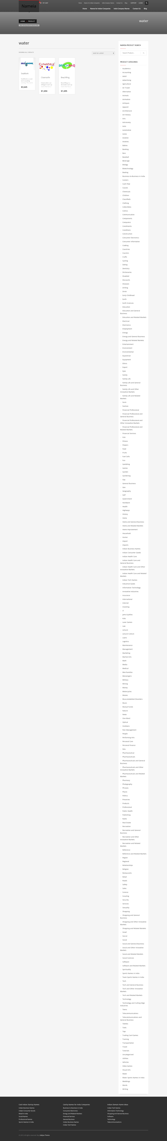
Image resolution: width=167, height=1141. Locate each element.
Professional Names (25, 1119)
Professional (127, 807)
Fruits (124, 453)
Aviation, (125, 141)
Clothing (125, 203)
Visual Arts (126, 1070)
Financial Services (129, 433)
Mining (125, 684)
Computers (126, 222)
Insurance (126, 595)
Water (124, 1074)
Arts (124, 118)
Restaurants (127, 873)
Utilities (125, 1058)
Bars (124, 153)
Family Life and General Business (130, 384)
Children (125, 195)
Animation (126, 99)
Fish (124, 437)
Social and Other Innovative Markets (131, 949)
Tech (124, 981)
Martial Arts (126, 657)
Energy (125, 333)
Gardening (126, 476)
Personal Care (127, 741)
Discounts (126, 280)
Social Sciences (128, 958)
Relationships (127, 865)
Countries (126, 249)
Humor (125, 537)
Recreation (126, 826)
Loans (124, 638)
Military (125, 680)
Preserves (126, 799)
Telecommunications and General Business (131, 1018)
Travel (124, 1047)
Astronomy (126, 122)
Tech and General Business (132, 985)
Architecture (127, 111)
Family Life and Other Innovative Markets (129, 390)
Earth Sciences (128, 303)
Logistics (125, 641)
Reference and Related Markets (134, 854)
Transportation (128, 1043)
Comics (125, 211)
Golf (124, 495)
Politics (125, 796)
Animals (125, 95)
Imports (125, 545)
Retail (124, 877)
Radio (124, 819)
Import (125, 541)
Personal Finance (128, 745)
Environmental (128, 352)
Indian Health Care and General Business (130, 561)
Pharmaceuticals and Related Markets (132, 775)
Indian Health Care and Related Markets (133, 574)
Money (125, 688)
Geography (126, 491)
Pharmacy (126, 780)
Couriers (125, 253)
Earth (124, 299)
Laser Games (127, 622)
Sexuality (125, 907)
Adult (124, 76)
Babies (125, 145)
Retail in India (23, 1114)
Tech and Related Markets (132, 995)
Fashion (125, 406)
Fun (123, 460)
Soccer (124, 936)
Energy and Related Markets (133, 340)
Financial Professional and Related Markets (131, 428)
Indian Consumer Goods (131, 553)
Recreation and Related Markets (130, 844)
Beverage (126, 161)
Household (126, 533)
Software (125, 962)
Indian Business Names (131, 549)
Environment (127, 348)
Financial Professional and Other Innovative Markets (131, 421)
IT (123, 611)
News (124, 714)
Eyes (124, 371)
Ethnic (124, 363)
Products (125, 803)
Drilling (125, 288)
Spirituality (126, 969)
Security (125, 900)
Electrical (125, 321)
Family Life (126, 379)
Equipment (126, 359)
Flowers (125, 445)
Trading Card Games (130, 1035)
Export (124, 367)
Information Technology (131, 588)
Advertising (126, 80)
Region (125, 858)
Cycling (125, 261)
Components (127, 218)
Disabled (125, 276)
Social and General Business (133, 944)
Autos (124, 134)
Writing (125, 1089)
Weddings (126, 1081)
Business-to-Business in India (133, 176)
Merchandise (127, 672)
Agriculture (126, 84)
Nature (125, 711)
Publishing (126, 815)
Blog (126, 3)
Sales (124, 888)
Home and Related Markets (132, 526)
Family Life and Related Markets (130, 397)
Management (127, 649)
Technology (126, 999)
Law (123, 626)
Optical (125, 722)
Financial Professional (130, 410)
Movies (125, 695)
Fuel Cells (126, 456)
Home (80, 3)
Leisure (125, 630)
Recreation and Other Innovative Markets (129, 838)
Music (124, 703)
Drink (124, 291)
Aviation (125, 138)
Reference (126, 850)
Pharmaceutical (128, 753)
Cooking (125, 245)
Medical (125, 668)
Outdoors (126, 726)
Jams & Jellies (127, 614)
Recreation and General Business (130, 831)
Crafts (124, 257)
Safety (124, 884)
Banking (125, 149)
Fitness (125, 441)
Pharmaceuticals (128, 757)
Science (125, 892)
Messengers (127, 676)
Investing (125, 607)
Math (124, 661)
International (127, 599)
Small (124, 932)
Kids (124, 618)
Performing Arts (128, 737)
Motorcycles (127, 691)
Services (125, 904)
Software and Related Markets (133, 966)
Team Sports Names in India (133, 977)
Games (125, 468)
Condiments (127, 226)
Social (124, 940)
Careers (125, 180)
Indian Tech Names (129, 580)
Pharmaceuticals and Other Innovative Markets (131, 768)
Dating (124, 265)
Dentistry (125, 268)
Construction (127, 234)
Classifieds (126, 199)
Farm (124, 402)
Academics (126, 68)
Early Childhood (128, 295)
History (125, 514)
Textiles (125, 1024)
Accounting (126, 72)
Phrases (125, 788)
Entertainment (127, 344)
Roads (124, 881)
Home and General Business (133, 522)
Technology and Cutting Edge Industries (132, 1004)
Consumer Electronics (130, 238)
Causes (125, 188)
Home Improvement (130, 529)
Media (124, 664)
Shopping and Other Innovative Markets (133, 923)
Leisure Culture (128, 634)
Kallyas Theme (45, 1135)
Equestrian (126, 356)
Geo (123, 487)
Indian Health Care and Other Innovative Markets (132, 568)
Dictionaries (127, 272)
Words (124, 1085)
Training (125, 1039)
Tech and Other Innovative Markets (131, 990)
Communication (128, 214)
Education (126, 307)
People (125, 734)
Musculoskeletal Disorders (132, 699)
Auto (124, 126)
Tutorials (125, 1051)
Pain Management (129, 730)
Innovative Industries (130, 591)
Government (127, 499)
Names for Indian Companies (92, 3)
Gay (123, 479)
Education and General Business (130, 312)
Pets (124, 749)
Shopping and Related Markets (134, 928)
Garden (125, 472)
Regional (125, 861)
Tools (124, 1027)
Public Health (127, 811)
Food (124, 449)
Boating (125, 172)
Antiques (125, 103)
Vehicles (125, 1062)
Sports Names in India (130, 973)
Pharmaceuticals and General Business (132, 762)
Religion (125, 869)
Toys (124, 1031)
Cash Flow (126, 184)
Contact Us (119, 3)
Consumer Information (131, 241)
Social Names (23, 1116)
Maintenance (127, 645)
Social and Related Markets (132, 954)
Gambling (126, 464)
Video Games (127, 1066)
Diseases (125, 284)
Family (124, 375)
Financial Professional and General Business (131, 415)
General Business (129, 483)
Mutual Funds (127, 707)
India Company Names (108, 3)
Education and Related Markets (134, 317)
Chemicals (126, 192)
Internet (125, 603)
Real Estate (126, 823)
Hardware (126, 503)
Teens (124, 1009)
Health (124, 506)
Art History (126, 115)
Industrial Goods (128, 584)
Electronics (126, 325)
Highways (126, 510)
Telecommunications (130, 1013)
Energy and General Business (133, 336)
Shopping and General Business (130, 916)
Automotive (126, 130)
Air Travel (126, 88)
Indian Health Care (129, 556)
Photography (127, 784)
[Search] (144, 53)
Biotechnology (127, 168)
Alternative (126, 92)
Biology (125, 165)
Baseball (125, 157)
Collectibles (126, 207)
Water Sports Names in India (133, 1078)
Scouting (125, 896)
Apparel (125, 107)
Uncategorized (127, 1054)
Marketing (126, 653)
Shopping (126, 911)
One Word (126, 718)
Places (124, 792)
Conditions (126, 230)
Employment (127, 329)
